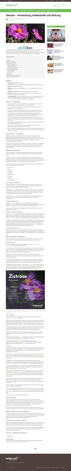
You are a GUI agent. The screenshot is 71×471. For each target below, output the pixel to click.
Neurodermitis (10, 98)
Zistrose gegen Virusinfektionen (13, 65)
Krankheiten (17, 10)
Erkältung (31, 96)
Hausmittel (23, 10)
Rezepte (57, 467)
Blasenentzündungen (26, 389)
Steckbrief (8, 60)
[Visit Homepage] (12, 5)
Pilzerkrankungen (36, 244)
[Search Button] (64, 5)
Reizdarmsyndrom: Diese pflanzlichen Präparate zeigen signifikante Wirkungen (55, 38)
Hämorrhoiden (8, 245)
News (54, 10)
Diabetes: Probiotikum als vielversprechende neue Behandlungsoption (59, 45)
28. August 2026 (50, 40)
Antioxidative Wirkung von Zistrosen (13, 67)
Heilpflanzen (49, 10)
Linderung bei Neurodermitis (12, 68)
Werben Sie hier (38, 467)
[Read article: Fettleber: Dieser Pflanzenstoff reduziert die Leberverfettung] (50, 51)
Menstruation (9, 391)
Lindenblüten (41, 323)
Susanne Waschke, (16, 19)
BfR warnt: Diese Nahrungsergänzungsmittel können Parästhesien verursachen (59, 58)
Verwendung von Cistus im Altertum (12, 76)
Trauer (24, 350)
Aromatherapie (38, 370)
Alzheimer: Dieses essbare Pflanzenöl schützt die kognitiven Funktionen (59, 70)
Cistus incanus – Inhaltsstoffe (11, 62)
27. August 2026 (57, 60)
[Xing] (27, 48)
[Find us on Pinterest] (8, 1)
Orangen (13, 373)
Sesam (17, 368)
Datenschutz (48, 467)
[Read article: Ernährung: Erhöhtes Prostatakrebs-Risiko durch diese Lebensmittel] (50, 65)
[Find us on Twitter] (7, 1)
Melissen (7, 373)
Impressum (43, 467)
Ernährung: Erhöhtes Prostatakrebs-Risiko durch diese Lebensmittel (59, 64)
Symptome (10, 10)
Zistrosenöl (9, 73)
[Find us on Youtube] (10, 1)
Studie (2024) (17, 340)
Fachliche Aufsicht (62, 0)
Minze (22, 323)
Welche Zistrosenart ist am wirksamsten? (13, 75)
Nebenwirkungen (9, 74)
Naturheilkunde (30, 10)
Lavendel (31, 366)
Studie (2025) (13, 196)
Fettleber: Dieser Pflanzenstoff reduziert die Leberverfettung (59, 51)
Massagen (13, 131)
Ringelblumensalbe (38, 355)
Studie (16, 184)
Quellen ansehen (11, 20)
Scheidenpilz (31, 264)
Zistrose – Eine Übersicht (10, 61)
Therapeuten (52, 0)
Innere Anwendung (11, 71)
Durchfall (16, 153)
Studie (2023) (12, 213)
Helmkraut (24, 343)
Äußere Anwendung (11, 70)
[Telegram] (25, 48)
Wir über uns (53, 467)
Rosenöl (18, 379)
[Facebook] (19, 48)
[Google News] (31, 48)
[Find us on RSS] (11, 1)
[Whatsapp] (23, 48)
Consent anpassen (62, 467)
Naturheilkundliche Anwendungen (12, 69)
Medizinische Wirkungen (10, 63)
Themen (56, 0)
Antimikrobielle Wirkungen (12, 66)
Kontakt (47, 0)
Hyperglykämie (34, 224)
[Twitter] (21, 48)
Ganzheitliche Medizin (40, 10)
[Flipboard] (29, 48)
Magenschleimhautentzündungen (12, 318)
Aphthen (21, 337)
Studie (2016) (13, 189)
